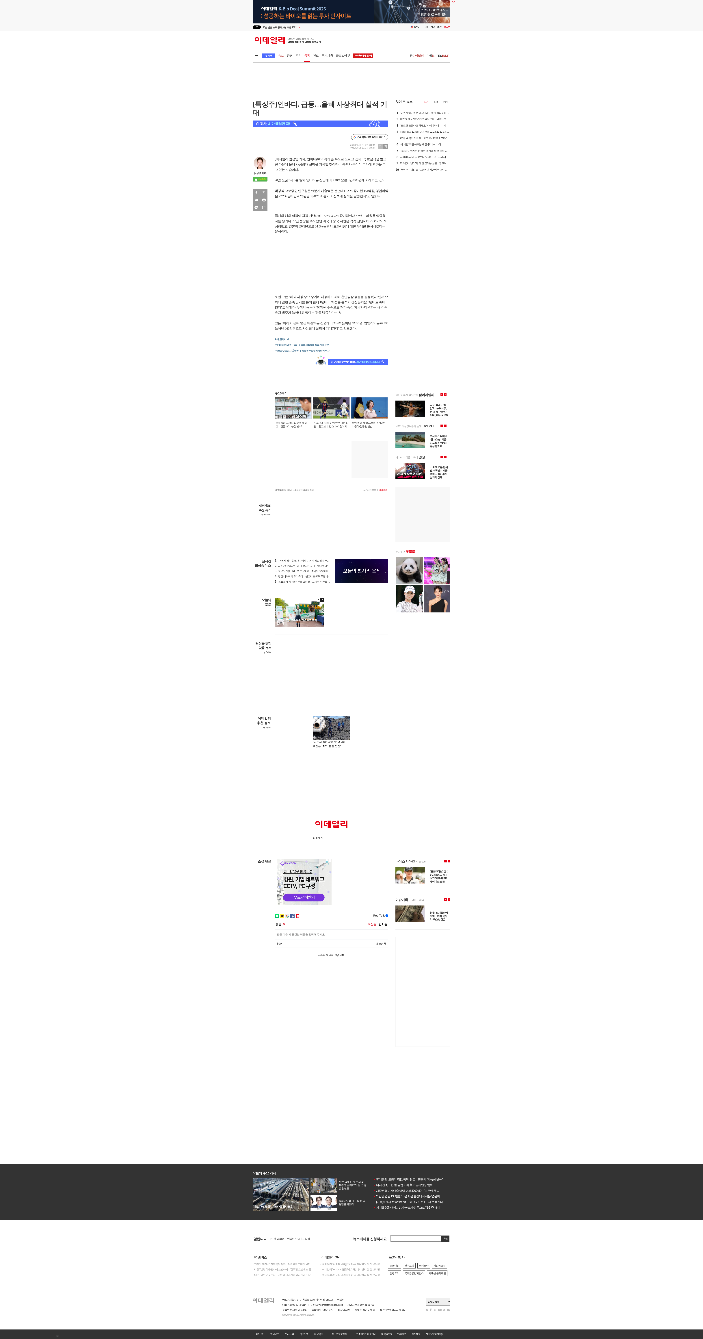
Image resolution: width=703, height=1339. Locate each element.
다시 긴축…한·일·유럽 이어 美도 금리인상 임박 (403, 1185)
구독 (426, 26)
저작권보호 (386, 1334)
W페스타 (423, 1265)
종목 (307, 55)
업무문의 (304, 1334)
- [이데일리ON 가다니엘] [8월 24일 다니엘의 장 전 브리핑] (350, 1269)
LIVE (256, 27)
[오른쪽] (322, 600)
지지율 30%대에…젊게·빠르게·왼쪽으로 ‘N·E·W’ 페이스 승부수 (412, 1207)
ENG (416, 26)
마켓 (430, 55)
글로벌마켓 (343, 55)
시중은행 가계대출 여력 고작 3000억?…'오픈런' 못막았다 (409, 1190)
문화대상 (394, 1265)
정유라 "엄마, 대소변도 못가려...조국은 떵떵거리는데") (305, 571)
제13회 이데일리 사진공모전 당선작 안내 (291, 1238)
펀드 (316, 55)
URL (263, 207)
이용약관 (318, 1334)
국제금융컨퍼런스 (413, 1273)
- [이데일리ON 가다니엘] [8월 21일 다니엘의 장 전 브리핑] (350, 1274)
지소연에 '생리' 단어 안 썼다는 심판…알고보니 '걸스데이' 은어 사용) (312, 565)
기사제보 (416, 1334)
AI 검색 (268, 55)
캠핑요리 (394, 1273)
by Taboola (266, 514)
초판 (439, 26)
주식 (298, 55)
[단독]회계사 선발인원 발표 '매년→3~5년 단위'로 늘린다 (408, 1201)
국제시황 (327, 55)
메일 (256, 200)
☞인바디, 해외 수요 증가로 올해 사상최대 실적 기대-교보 (302, 345)
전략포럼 (409, 1265)
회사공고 (274, 1334)
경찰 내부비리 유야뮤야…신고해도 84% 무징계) (301, 576)
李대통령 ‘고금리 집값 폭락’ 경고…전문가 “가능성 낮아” (407, 1179)
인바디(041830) (317, 159)
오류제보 (401, 1334)
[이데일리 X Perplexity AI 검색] (320, 124)
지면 (433, 26)
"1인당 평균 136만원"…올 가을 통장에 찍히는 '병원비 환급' (409, 1196)
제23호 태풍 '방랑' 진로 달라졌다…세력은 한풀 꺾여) (304, 581)
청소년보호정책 (339, 1334)
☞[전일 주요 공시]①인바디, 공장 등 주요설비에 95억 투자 (302, 350)
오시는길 (289, 1334)
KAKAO (256, 207)
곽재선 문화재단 (437, 1273)
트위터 (263, 192)
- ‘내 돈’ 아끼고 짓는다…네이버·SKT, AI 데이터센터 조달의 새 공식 (284, 1274)
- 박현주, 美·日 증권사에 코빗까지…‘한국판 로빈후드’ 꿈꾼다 (284, 1269)
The (443, 55)
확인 (445, 1238)
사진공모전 (439, 1265)
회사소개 (260, 1334)
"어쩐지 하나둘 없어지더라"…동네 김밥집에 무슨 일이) (305, 560)
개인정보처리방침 (434, 1334)
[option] (322, 27)
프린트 (263, 200)
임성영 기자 (260, 173)
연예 (445, 102)
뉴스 (426, 102)
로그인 (447, 26)
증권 (289, 55)
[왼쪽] (319, 600)
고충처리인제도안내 (366, 1334)
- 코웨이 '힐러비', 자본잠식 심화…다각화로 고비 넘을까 (281, 1264)
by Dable (267, 652)
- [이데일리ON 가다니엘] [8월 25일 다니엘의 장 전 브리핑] (350, 1264)
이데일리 (287, 40)
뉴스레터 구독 (369, 490)
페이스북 (256, 192)
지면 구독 (383, 490)
